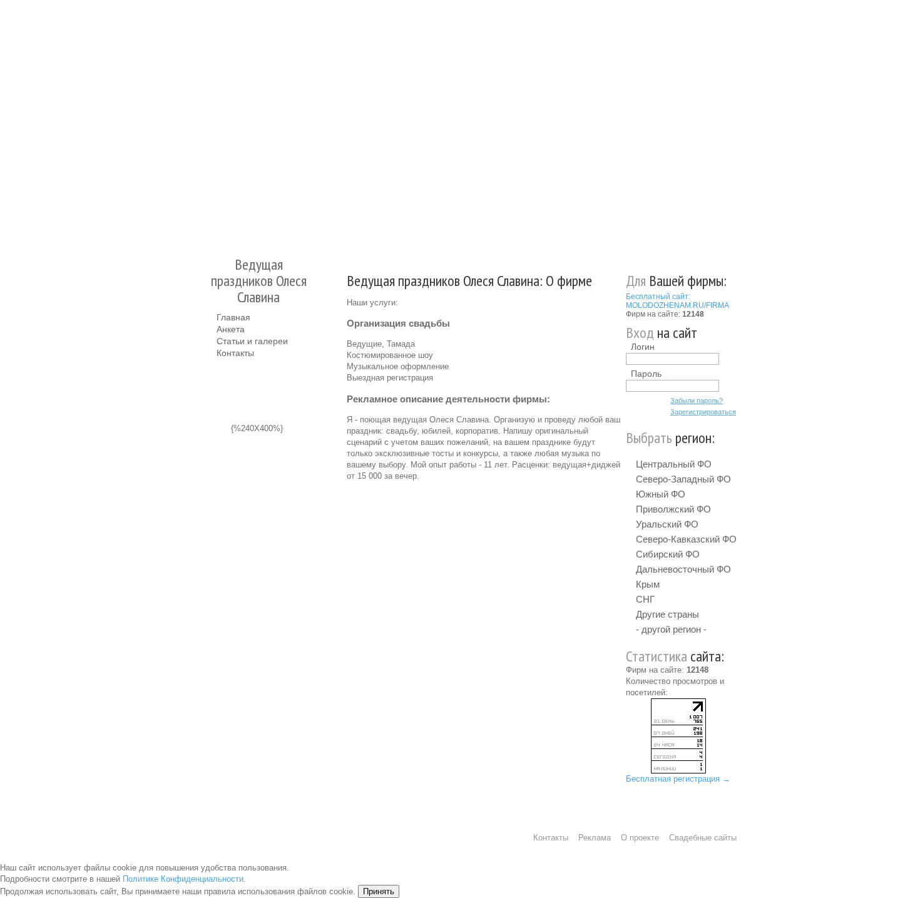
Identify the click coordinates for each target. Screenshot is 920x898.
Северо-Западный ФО (683, 479)
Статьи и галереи (252, 341)
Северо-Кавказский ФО (686, 539)
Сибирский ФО (668, 554)
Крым (648, 584)
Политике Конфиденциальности (183, 879)
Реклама (594, 837)
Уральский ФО (667, 524)
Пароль (646, 374)
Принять (378, 891)
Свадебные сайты (703, 837)
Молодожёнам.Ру (221, 122)
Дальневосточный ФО (683, 569)
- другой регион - (671, 629)
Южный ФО (660, 494)
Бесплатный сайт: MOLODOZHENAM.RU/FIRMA (677, 301)
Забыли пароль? (696, 400)
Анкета (231, 329)
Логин (643, 347)
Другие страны (667, 614)
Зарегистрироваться (703, 412)
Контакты (235, 353)
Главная (233, 317)
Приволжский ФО (673, 509)
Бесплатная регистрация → (678, 778)
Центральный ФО (674, 464)
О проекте (640, 837)
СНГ (645, 599)
